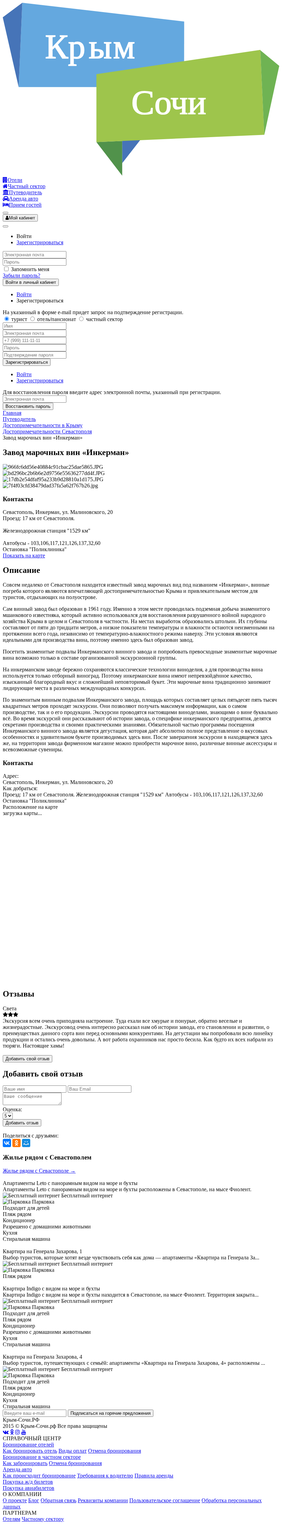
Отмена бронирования (114, 1451)
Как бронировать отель (30, 1451)
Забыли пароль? (21, 275)
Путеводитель (19, 419)
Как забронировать (25, 1463)
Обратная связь (58, 1500)
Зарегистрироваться (40, 242)
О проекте (15, 1500)
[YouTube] (23, 1432)
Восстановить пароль (28, 406)
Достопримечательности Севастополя (47, 431)
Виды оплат (72, 1451)
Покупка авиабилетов (28, 1488)
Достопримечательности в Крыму (43, 425)
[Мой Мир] (26, 1143)
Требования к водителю (105, 1475)
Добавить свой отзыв (28, 1058)
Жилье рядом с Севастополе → (39, 1171)
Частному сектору (43, 1519)
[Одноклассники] (16, 1143)
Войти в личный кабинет (31, 282)
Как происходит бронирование (39, 1475)
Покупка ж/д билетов (28, 1482)
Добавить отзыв (22, 1122)
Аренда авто (17, 1469)
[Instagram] (17, 1432)
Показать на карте (24, 555)
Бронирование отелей (28, 1444)
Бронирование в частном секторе (42, 1457)
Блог (33, 1500)
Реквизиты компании (103, 1500)
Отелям (11, 1519)
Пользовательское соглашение (164, 1500)
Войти (24, 294)
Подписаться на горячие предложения (110, 1413)
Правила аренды (153, 1475)
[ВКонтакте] (7, 1143)
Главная (12, 413)
